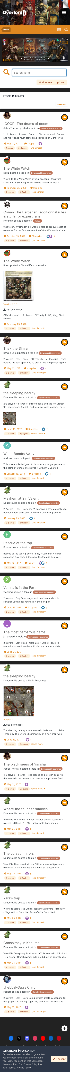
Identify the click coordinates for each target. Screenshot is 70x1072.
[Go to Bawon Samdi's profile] (7, 340)
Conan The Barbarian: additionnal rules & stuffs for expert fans (34, 214)
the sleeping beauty (19, 393)
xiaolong (8, 591)
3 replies (33, 429)
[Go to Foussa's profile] (7, 534)
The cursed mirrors (18, 853)
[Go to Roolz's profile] (7, 160)
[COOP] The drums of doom (25, 124)
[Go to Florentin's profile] (7, 204)
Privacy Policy (23, 1067)
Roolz (6, 172)
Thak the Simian (16, 348)
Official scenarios (36, 265)
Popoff (7, 991)
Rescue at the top (17, 543)
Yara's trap (11, 898)
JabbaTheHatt (11, 128)
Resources (40, 680)
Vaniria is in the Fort (19, 588)
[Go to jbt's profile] (7, 624)
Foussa (7, 547)
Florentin (8, 220)
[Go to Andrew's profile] (7, 445)
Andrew (7, 458)
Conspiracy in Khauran (21, 943)
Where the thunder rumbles (25, 809)
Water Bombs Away (18, 454)
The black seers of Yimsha (24, 764)
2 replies (37, 188)
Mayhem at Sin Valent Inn (24, 498)
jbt (4, 636)
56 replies (36, 236)
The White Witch (16, 168)
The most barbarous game (24, 632)
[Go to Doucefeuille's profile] (7, 384)
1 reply (30, 143)
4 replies (31, 368)
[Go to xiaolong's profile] (7, 579)
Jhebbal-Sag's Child (19, 987)
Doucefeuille (10, 397)
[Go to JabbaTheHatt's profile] (7, 115)
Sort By (61, 104)
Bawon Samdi (11, 352)
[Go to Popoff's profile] (7, 979)
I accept (60, 1058)
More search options (52, 82)
